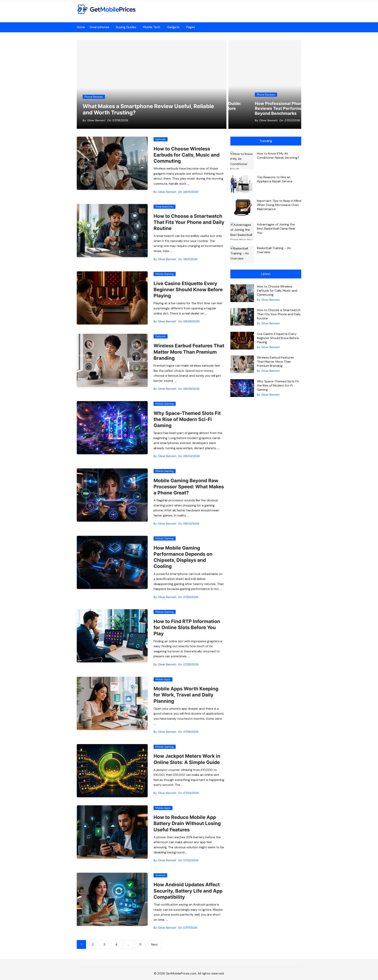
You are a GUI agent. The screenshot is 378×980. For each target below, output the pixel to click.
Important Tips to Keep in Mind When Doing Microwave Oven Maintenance (279, 205)
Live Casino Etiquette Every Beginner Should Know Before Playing (188, 290)
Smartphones (99, 27)
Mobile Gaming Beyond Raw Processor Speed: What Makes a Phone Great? (189, 487)
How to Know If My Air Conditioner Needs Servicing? (278, 155)
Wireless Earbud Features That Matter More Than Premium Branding (189, 352)
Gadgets (173, 27)
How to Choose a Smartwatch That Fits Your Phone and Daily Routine (189, 222)
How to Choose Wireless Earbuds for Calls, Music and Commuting (187, 155)
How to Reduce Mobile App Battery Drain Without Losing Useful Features (187, 823)
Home (81, 27)
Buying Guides (126, 27)
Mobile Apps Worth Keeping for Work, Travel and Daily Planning (186, 695)
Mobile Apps (163, 679)
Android (160, 875)
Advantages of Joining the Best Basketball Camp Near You (276, 228)
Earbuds (161, 139)
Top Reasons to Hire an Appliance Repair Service (274, 179)
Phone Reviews (94, 96)
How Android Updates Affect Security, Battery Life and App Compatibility (188, 891)
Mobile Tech (151, 27)
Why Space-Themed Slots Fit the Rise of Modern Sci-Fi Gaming (187, 419)
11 (140, 945)
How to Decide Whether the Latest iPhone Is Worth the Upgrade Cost (266, 108)
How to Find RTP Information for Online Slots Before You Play (187, 627)
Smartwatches (164, 206)
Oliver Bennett (96, 120)
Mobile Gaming (165, 274)
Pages (190, 27)
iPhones (245, 94)
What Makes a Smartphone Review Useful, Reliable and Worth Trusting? (148, 109)
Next (154, 945)
